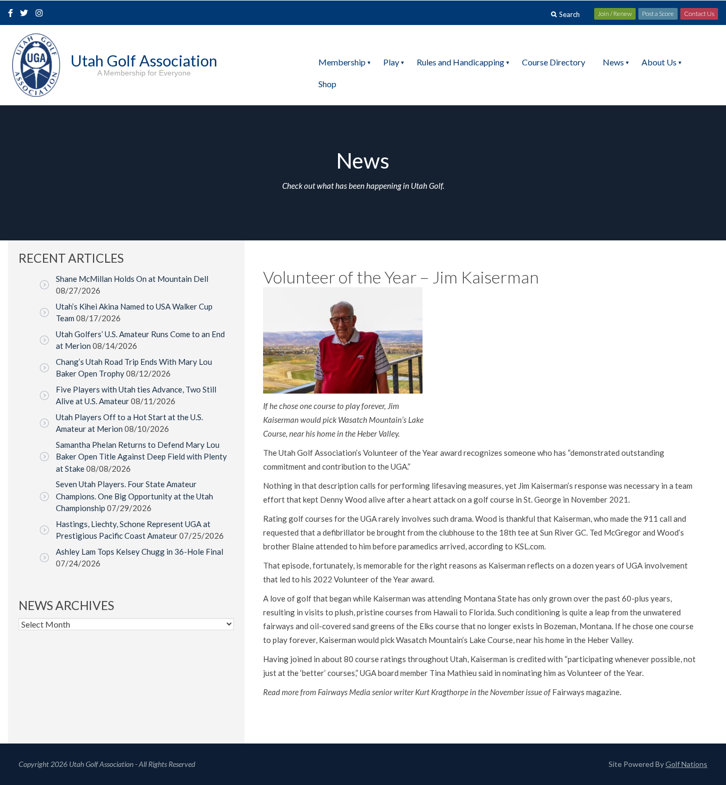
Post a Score (658, 14)
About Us (659, 62)
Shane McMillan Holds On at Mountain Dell (132, 278)
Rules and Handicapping (460, 62)
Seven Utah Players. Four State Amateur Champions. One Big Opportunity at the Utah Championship (134, 496)
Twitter (27, 14)
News (613, 62)
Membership (342, 62)
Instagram (41, 14)
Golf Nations (686, 764)
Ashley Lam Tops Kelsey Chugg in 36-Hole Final (139, 551)
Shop (327, 84)
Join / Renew (615, 14)
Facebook (12, 14)
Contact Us (699, 14)
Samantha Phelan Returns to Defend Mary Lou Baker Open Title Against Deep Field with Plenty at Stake (141, 456)
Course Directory (553, 62)
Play (391, 62)
